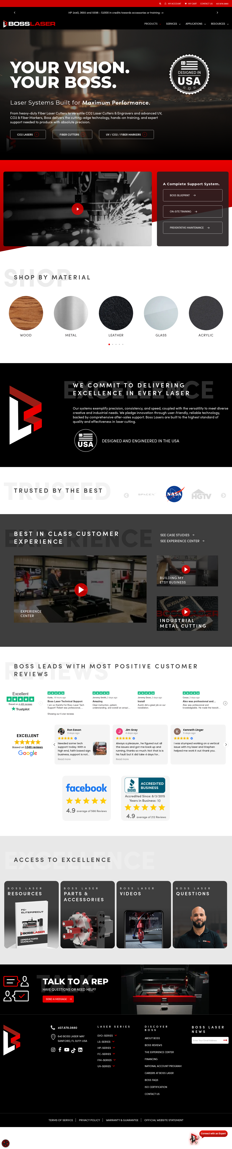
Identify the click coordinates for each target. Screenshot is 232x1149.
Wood (26, 335)
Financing (151, 1059)
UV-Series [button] (104, 1066)
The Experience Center (159, 1052)
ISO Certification (156, 1086)
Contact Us (152, 1093)
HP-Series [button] (104, 1048)
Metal (71, 335)
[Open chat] (208, 1137)
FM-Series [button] (104, 1060)
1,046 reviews (34, 747)
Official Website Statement (163, 1120)
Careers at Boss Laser (159, 1073)
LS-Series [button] (103, 1041)
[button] (28, 134)
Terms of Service (61, 1120)
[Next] (216, 12)
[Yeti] (202, 494)
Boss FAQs (151, 1079)
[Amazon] (175, 494)
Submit (225, 1040)
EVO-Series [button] (105, 1035)
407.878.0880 (67, 1027)
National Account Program (163, 1066)
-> (162, 12)
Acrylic (206, 335)
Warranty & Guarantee (122, 1120)
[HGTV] (148, 494)
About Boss (152, 1038)
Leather (116, 335)
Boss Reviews (153, 1045)
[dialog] (6, 1143)
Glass (161, 335)
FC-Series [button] (104, 1054)
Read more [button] (122, 759)
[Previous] (15, 12)
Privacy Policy (89, 1120)
